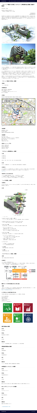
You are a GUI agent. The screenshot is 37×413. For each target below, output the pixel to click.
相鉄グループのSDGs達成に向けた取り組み (7, 289)
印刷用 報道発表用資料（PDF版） (6, 406)
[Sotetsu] (4, 1)
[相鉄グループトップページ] (4, 411)
